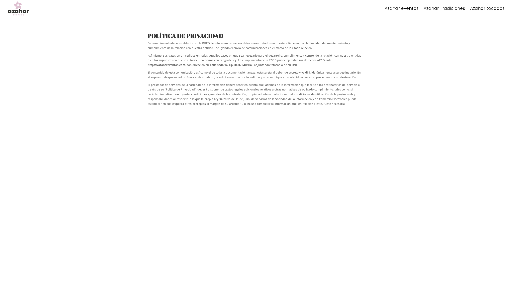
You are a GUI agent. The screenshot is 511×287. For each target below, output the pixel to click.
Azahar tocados (487, 9)
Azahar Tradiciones (444, 9)
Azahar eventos (402, 9)
